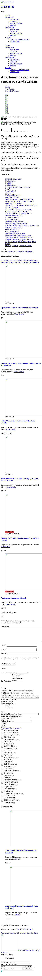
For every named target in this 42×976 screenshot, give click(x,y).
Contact (8, 37)
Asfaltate (15, 246)
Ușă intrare (9, 219)
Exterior (19, 227)
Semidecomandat (24, 187)
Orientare (8, 229)
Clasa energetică (11, 231)
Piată (34, 242)
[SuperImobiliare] (7, 2)
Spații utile (9, 197)
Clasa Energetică (11, 735)
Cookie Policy (15, 42)
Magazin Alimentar (12, 240)
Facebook (11, 252)
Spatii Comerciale (16, 23)
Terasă (16, 197)
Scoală (7, 244)
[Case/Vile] (18, 677)
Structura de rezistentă (13, 201)
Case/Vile (13, 21)
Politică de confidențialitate (19, 39)
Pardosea (8, 221)
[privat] (9, 706)
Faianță (12, 223)
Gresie (15, 221)
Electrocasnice (10, 209)
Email (31, 252)
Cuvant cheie (6, 719)
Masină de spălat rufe (12, 213)
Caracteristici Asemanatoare (21, 260)
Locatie (4, 688)
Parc (29, 242)
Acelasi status (18, 262)
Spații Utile (9, 786)
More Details (19, 314)
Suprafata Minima (9, 714)
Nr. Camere (9, 181)
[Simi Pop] (9, 708)
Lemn (16, 217)
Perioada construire (12, 199)
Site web (4, 654)
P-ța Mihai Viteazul (12, 91)
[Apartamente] (18, 675)
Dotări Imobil (10, 746)
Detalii (17, 859)
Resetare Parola (28, 969)
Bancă (16, 238)
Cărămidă (30, 201)
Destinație (8, 179)
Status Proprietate (7, 673)
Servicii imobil (10, 236)
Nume (4, 645)
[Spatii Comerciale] (18, 679)
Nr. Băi (8, 183)
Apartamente (14, 19)
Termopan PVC (17, 215)
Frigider (19, 211)
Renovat (18, 203)
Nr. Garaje (9, 768)
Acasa (7, 15)
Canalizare (25, 225)
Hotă (25, 211)
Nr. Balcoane (10, 185)
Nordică (16, 229)
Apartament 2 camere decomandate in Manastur (19, 308)
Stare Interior (10, 789)
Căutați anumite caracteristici (11, 728)
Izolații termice (10, 227)
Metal (16, 219)
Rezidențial (17, 179)
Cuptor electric (10, 211)
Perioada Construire (12, 780)
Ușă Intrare (9, 795)
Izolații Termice (11, 757)
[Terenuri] (18, 681)
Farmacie (22, 238)
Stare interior (9, 203)
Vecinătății (9, 238)
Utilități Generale (11, 800)
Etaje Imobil (9, 191)
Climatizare (9, 737)
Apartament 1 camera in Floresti (13, 598)
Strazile (8, 246)
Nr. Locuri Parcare (11, 195)
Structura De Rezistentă (14, 793)
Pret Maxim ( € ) (7, 693)
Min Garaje (5, 704)
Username (4, 962)
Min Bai (4, 702)
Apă (19, 225)
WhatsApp (25, 252)
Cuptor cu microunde (23, 209)
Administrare (21, 236)
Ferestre (8, 215)
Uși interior (9, 217)
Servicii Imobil (11, 782)
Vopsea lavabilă (21, 223)
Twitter (18, 252)
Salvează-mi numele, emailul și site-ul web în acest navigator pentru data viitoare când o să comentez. (20, 659)
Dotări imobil (10, 234)
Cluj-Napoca (9, 89)
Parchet (20, 221)
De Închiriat (9, 27)
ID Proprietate (6, 721)
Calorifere (20, 205)
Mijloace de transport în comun (16, 242)
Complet (15, 207)
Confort (8, 193)
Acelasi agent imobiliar (31, 262)
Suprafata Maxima (9, 716)
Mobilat (8, 207)
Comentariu (5, 627)
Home (7, 87)
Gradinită (29, 238)
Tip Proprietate (6, 681)
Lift (23, 234)
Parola (3, 964)
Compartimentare (11, 187)
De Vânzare (9, 17)
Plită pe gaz (25, 213)
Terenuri (13, 25)
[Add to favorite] (5, 120)
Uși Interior (9, 798)
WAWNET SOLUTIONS (24, 929)
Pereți (7, 223)
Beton (24, 201)
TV (31, 213)
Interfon (18, 234)
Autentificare (27, 966)
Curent (32, 225)
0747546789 (7, 6)
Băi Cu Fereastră (11, 730)
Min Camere (5, 699)
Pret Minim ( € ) (7, 691)
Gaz (37, 225)
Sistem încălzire (10, 205)
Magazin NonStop (26, 240)
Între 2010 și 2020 (26, 199)
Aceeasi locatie (8, 262)
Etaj (6, 189)
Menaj (29, 236)
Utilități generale (11, 225)
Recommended (6, 260)
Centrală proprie (31, 205)
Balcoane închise (11, 732)
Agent (3, 712)
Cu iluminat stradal (25, 246)
